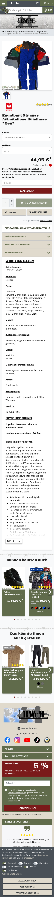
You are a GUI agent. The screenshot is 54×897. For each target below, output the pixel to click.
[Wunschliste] (37, 3)
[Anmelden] (11, 3)
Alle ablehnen (27, 886)
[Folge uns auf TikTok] (37, 740)
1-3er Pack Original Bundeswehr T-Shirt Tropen (13, 672)
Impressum (29, 857)
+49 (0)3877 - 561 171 (29, 733)
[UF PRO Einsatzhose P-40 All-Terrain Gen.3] (40, 656)
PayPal (33, 866)
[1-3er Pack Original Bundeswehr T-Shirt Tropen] (13, 656)
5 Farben (40, 611)
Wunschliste (39, 212)
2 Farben (40, 687)
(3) (50, 104)
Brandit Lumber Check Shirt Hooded (39, 594)
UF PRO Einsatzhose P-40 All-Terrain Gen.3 (39, 672)
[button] (47, 3)
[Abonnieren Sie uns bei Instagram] (17, 740)
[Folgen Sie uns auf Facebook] (7, 740)
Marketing (43, 863)
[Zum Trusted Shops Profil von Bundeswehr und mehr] (47, 740)
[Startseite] (27, 21)
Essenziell (12, 863)
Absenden (28, 190)
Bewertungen (13, 252)
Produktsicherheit (17, 244)
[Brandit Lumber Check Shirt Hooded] (40, 578)
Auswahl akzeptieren (27, 892)
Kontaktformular (29, 728)
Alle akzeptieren (27, 880)
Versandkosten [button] (46, 220)
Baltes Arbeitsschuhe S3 (13, 593)
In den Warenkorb (35, 202)
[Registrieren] (17, 3)
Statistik (27, 863)
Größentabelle (15, 236)
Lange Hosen (41, 31)
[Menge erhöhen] (11, 201)
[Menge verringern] (11, 205)
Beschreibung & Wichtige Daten (26, 228)
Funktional (12, 870)
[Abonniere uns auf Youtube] (27, 740)
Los (50, 10)
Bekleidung (12, 31)
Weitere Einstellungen (12, 873)
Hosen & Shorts (26, 31)
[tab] (27, 228)
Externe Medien (15, 866)
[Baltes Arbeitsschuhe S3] (13, 578)
